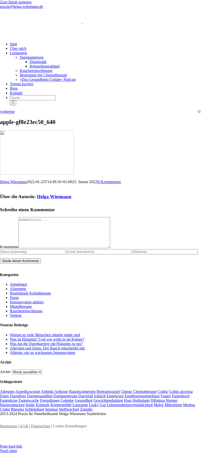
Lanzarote (80, 405)
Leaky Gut (97, 405)
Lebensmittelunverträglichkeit (130, 405)
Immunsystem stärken (27, 302)
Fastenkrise (8, 400)
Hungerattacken (12, 405)
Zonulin (86, 409)
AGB (23, 426)
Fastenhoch (180, 396)
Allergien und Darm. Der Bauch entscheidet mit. (47, 348)
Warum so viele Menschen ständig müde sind (45, 335)
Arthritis (47, 391)
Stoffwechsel (69, 409)
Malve (159, 405)
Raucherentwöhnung (26, 311)
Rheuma (17, 409)
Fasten (166, 396)
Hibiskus (158, 400)
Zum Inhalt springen (16, 2)
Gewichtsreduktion (108, 400)
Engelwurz (115, 396)
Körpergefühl (60, 405)
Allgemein (18, 289)
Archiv (5, 372)
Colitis (163, 391)
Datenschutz (40, 426)
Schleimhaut (34, 409)
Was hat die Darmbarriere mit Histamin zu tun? (46, 344)
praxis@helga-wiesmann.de (21, 6)
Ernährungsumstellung (142, 396)
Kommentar (9, 247)
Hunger (172, 400)
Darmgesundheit (39, 396)
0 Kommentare (109, 182)
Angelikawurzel (27, 391)
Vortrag (15, 315)
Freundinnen (50, 400)
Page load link (11, 446)
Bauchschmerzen (82, 391)
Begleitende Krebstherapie (30, 293)
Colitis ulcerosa (181, 391)
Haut (128, 400)
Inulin (30, 405)
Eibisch (100, 396)
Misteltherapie (21, 306)
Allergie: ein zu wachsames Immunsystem (42, 352)
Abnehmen (18, 284)
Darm (14, 298)
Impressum (8, 426)
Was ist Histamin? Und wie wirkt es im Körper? (47, 339)
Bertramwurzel (108, 391)
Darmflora (18, 396)
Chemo (126, 391)
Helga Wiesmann (13, 182)
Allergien (7, 391)
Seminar (51, 409)
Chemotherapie (145, 391)
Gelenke (67, 400)
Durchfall (85, 396)
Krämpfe (43, 405)
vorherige (7, 111)
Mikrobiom (173, 405)
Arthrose (61, 391)
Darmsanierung (65, 396)
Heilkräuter (141, 400)
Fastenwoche (28, 400)
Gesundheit (83, 400)
